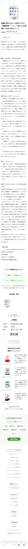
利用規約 (14, 526)
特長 (6, 426)
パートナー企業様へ (14, 505)
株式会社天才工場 (11, 31)
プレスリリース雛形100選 (14, 467)
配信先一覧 (20, 426)
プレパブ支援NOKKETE (14, 488)
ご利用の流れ (13, 429)
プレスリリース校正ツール (14, 477)
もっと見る (20, 409)
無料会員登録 (14, 439)
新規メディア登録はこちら (15, 275)
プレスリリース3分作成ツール (14, 474)
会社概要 (14, 516)
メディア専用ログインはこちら (15, 280)
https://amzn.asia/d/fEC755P (9, 259)
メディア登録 (14, 502)
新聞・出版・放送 (16, 329)
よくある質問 (22, 429)
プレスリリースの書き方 (14, 464)
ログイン (14, 433)
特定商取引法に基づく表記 (14, 533)
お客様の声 (5, 429)
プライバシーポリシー (14, 529)
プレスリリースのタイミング (14, 470)
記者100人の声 (14, 457)
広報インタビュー (14, 454)
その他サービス (6, 37)
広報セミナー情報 (14, 460)
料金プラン (12, 426)
